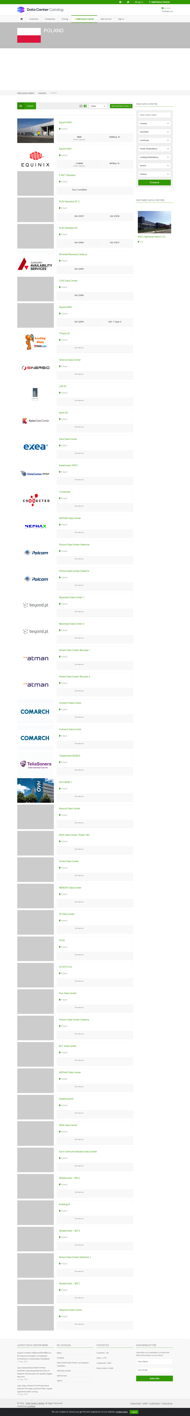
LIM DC (63, 386)
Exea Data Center (68, 439)
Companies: (102, 1363)
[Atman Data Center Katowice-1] (35, 1265)
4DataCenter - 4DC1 (69, 1283)
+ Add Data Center (84, 18)
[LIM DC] (35, 394)
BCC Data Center (68, 1046)
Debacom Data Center (70, 1309)
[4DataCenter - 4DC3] (35, 1239)
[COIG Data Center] (35, 289)
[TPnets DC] (35, 341)
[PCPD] (35, 948)
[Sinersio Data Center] (35, 368)
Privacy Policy (135, 1403)
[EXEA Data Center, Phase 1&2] (35, 843)
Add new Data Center (120, 106)
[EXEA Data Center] (35, 1133)
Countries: (101, 1352)
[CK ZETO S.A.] (35, 975)
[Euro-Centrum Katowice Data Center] (35, 1159)
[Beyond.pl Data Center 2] (35, 632)
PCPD (62, 940)
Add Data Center (160, 2)
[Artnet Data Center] (35, 869)
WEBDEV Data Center (70, 887)
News (59, 1352)
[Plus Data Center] (35, 1001)
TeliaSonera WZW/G (69, 755)
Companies (50, 18)
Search (155, 182)
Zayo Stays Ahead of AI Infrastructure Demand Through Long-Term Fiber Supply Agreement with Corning (34, 1388)
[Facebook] (120, 2)
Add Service (106, 18)
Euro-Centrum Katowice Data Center (78, 1151)
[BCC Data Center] (35, 1054)
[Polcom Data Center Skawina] (35, 579)
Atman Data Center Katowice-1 (75, 1257)
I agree (134, 1412)
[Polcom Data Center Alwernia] (35, 552)
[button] (153, 231)
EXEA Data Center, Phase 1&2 (74, 834)
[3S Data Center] (35, 922)
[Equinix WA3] (35, 315)
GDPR (145, 1403)
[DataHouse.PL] (35, 1107)
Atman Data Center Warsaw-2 (74, 676)
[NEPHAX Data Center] (35, 526)
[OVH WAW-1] (35, 790)
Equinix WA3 (65, 307)
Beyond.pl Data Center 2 (71, 623)
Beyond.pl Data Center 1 (71, 597)
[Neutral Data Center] (35, 816)
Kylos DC (63, 412)
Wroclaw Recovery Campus (73, 254)
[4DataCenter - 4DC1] (35, 1291)
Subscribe (154, 1378)
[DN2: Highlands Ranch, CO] (154, 222)
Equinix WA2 (65, 122)
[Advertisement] (95, 69)
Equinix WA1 (65, 148)
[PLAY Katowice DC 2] (35, 209)
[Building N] (35, 1212)
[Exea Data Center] (35, 447)
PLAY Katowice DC (68, 227)
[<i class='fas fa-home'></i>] (21, 19)
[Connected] (35, 500)
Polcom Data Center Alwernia (74, 544)
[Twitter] (128, 2)
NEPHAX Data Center (70, 518)
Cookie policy (122, 1411)
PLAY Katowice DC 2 (69, 201)
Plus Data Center (68, 993)
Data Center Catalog (35, 1403)
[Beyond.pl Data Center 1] (35, 605)
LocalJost (31, 1406)
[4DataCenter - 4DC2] (35, 1186)
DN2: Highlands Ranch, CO (151, 236)
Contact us (167, 11)
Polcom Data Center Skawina (74, 570)
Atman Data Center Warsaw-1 (74, 650)
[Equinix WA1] (35, 157)
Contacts (167, 8)
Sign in (140, 2)
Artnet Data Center (69, 861)
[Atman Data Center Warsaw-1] (35, 658)
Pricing (65, 18)
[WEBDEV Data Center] (35, 895)
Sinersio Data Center (70, 359)
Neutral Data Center (69, 808)
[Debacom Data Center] (35, 1318)
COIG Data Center (68, 280)
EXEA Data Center (68, 1125)
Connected (64, 491)
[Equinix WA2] (35, 130)
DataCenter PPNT (68, 465)
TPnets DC (64, 333)
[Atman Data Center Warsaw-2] (35, 684)
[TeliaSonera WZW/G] (35, 764)
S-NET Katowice (67, 175)
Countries (33, 18)
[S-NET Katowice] (35, 183)
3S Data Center (67, 914)
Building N (64, 1204)
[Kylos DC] (35, 420)
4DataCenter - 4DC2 (69, 1177)
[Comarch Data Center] (35, 711)
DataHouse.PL (66, 1098)
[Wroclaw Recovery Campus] (35, 262)
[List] (85, 106)
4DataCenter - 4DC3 (69, 1230)
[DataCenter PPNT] (35, 473)
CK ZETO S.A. (65, 966)
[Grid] (81, 106)
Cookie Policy (154, 1403)
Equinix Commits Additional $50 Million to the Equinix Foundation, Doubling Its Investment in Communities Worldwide (34, 1355)
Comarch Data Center (70, 702)
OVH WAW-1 (65, 782)
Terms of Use (167, 1403)
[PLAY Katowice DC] (35, 236)
